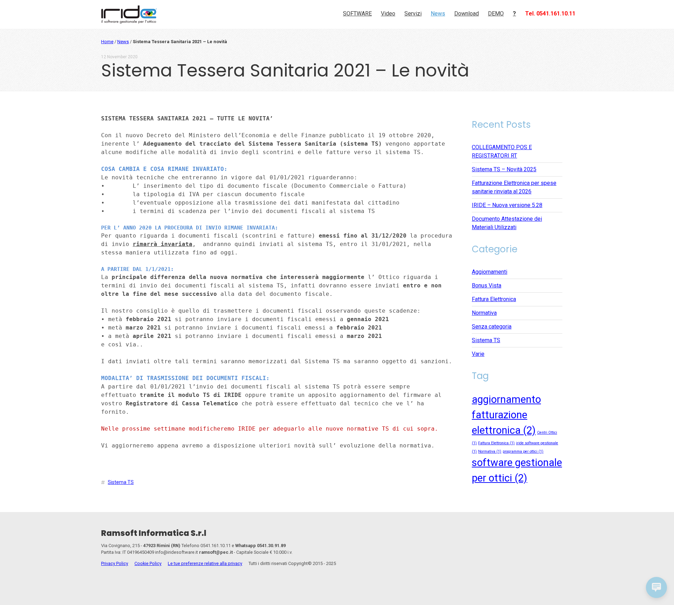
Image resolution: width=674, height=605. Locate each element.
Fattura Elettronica (494, 299)
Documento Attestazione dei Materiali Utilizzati (507, 223)
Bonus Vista (486, 285)
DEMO (496, 13)
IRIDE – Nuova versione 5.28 (507, 205)
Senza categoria (491, 326)
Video (388, 13)
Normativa (484, 313)
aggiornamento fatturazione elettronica (506, 414)
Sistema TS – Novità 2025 (504, 169)
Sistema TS (121, 482)
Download (466, 13)
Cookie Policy (147, 563)
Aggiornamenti (489, 271)
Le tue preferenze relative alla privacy (205, 563)
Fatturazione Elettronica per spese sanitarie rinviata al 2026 (514, 187)
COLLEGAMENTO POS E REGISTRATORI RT (502, 151)
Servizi (413, 13)
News (438, 13)
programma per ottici (523, 451)
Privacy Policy (114, 563)
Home (107, 41)
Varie (478, 354)
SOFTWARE (357, 13)
